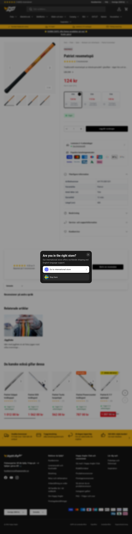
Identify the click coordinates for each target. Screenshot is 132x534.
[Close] (88, 255)
